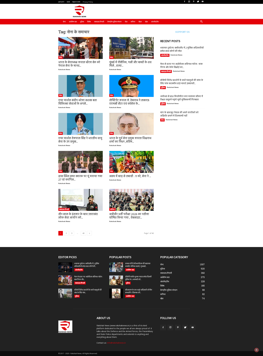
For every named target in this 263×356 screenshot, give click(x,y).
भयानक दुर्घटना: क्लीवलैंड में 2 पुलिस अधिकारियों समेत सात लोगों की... (86, 265)
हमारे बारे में (61, 2)
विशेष (89, 22)
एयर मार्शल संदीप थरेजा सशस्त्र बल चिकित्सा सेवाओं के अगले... (77, 102)
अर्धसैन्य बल (73, 22)
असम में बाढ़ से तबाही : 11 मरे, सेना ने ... (130, 176)
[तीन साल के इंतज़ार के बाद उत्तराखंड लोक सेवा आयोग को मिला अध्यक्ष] (80, 200)
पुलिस (82, 22)
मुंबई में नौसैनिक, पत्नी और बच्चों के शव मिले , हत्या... (130, 64)
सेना (64, 22)
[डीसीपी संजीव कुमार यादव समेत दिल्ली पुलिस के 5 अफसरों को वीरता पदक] (116, 280)
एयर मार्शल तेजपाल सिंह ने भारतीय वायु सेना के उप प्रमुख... (80, 140)
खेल (146, 22)
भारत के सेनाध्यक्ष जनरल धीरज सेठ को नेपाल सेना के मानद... (79, 64)
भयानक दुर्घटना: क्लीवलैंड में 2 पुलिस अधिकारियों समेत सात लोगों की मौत (182, 49)
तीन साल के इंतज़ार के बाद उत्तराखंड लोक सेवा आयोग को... (78, 216)
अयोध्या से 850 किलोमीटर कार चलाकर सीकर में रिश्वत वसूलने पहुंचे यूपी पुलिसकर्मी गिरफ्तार (181, 98)
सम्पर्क (68, 2)
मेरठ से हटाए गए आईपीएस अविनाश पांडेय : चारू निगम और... (88, 278)
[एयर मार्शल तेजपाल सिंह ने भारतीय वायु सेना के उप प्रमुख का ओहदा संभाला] (80, 124)
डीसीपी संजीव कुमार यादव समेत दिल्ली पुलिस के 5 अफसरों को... (138, 278)
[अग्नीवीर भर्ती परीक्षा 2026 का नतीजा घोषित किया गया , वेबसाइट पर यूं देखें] (131, 200)
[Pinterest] (193, 1)
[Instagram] (189, 1)
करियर (133, 22)
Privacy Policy (88, 2)
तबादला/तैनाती (99, 22)
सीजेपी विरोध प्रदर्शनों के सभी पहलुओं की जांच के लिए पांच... (88, 291)
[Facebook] (184, 1)
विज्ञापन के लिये (76, 2)
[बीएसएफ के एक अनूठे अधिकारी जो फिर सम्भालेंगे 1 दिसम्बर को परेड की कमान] (116, 293)
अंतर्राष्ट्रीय (155, 22)
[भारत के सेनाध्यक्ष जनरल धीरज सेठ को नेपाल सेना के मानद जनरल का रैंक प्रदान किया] (80, 48)
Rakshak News (64, 69)
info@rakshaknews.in (116, 342)
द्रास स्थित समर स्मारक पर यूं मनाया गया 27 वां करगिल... (80, 178)
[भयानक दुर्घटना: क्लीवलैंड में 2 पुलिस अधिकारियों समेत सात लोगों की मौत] (65, 267)
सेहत (140, 22)
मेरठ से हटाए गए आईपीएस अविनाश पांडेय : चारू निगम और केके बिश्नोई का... (181, 65)
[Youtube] (203, 1)
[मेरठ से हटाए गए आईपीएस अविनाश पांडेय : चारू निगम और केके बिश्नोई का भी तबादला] (65, 280)
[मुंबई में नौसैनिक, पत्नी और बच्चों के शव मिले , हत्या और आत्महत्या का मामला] (131, 48)
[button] (201, 22)
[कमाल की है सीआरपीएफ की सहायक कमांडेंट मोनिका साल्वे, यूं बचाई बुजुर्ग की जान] (116, 267)
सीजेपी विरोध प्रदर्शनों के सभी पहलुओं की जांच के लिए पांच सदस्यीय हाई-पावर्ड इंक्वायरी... (181, 81)
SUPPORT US (182, 31)
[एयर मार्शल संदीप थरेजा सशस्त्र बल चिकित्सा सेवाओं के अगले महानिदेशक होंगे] (80, 86)
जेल (126, 22)
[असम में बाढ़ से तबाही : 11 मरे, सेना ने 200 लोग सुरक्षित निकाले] (131, 162)
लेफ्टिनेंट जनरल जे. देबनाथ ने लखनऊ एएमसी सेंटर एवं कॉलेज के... (129, 102)
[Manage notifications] (256, 350)
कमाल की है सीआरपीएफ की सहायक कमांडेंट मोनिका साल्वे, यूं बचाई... (137, 265)
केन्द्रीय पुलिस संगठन (114, 22)
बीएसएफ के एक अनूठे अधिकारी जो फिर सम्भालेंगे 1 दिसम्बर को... (138, 291)
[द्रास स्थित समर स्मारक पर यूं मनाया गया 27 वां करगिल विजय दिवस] (80, 162)
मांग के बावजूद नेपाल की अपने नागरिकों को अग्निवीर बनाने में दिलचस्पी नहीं (179, 114)
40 (83, 233)
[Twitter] (198, 1)
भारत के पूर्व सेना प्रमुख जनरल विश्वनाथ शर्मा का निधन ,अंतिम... (130, 140)
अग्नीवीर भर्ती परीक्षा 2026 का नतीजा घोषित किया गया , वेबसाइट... (129, 216)
